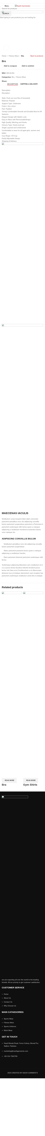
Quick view (11, 775)
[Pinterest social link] (28, 1)
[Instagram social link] (22, 1)
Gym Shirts (30, 784)
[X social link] (19, 1)
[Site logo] (22, 6)
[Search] (42, 5)
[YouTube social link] (25, 1)
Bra (4, 784)
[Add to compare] (5, 775)
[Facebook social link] (16, 1)
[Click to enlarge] (6, 47)
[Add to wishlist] (18, 775)
